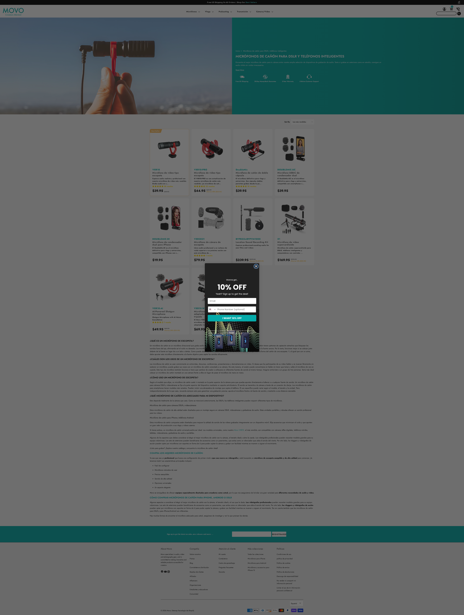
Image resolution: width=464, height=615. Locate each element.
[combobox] (212, 309)
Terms (228, 335)
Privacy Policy (218, 335)
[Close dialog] (256, 266)
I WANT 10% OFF (232, 318)
